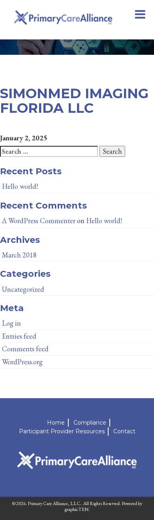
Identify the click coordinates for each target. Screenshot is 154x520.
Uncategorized (23, 289)
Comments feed (25, 348)
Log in (11, 323)
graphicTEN (76, 509)
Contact (124, 431)
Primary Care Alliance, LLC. (54, 503)
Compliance (89, 422)
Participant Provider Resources (62, 431)
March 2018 (19, 254)
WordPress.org (22, 361)
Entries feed (19, 336)
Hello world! (20, 186)
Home (56, 422)
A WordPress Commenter (38, 220)
